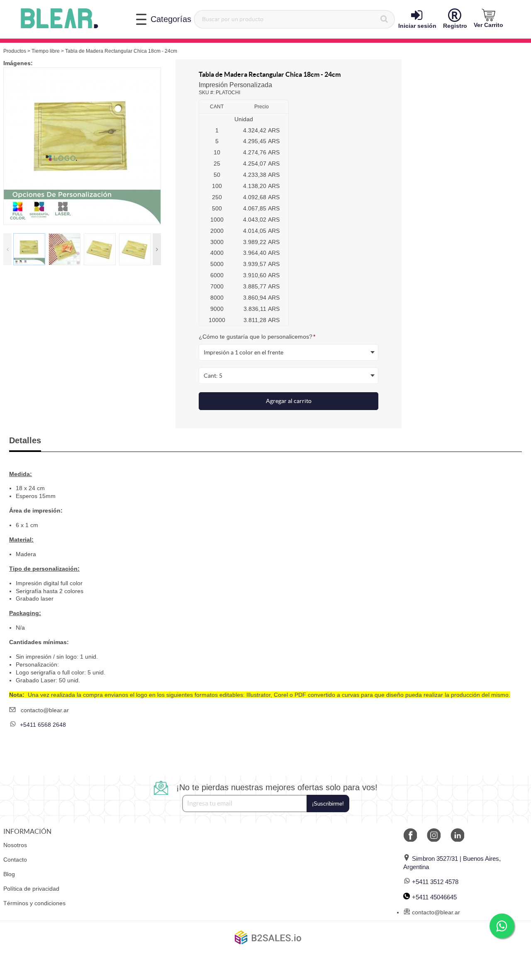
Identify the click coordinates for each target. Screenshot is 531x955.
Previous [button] (7, 249)
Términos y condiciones (34, 903)
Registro (455, 25)
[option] (82, 146)
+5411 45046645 (434, 897)
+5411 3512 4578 (435, 881)
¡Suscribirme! (328, 804)
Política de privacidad (31, 888)
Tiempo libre (46, 51)
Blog (9, 874)
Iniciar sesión (417, 25)
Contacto (15, 859)
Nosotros (15, 845)
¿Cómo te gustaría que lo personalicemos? (257, 336)
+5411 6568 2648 (43, 724)
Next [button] (157, 249)
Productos (14, 51)
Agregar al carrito (289, 401)
